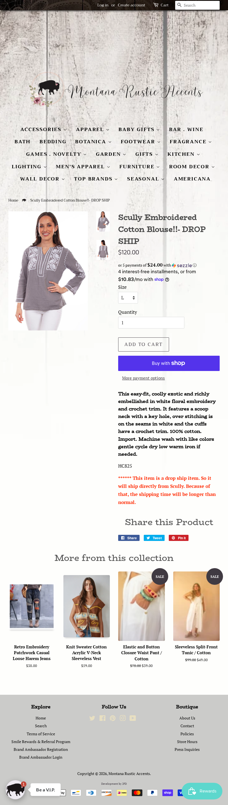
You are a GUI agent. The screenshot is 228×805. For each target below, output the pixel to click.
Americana (192, 178)
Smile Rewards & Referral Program (40, 741)
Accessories (41, 129)
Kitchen (181, 154)
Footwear (139, 141)
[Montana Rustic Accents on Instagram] (123, 719)
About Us (187, 718)
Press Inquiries (187, 749)
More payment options (143, 378)
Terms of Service (41, 733)
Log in (102, 5)
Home (13, 200)
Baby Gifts (137, 129)
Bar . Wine (186, 129)
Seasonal (144, 178)
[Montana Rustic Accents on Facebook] (102, 719)
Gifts (145, 154)
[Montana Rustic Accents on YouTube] (133, 719)
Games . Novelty (54, 154)
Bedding (52, 141)
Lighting (27, 166)
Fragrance (189, 141)
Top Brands (94, 178)
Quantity (127, 312)
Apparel (91, 129)
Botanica (91, 141)
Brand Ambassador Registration (41, 749)
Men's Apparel (81, 166)
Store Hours (187, 741)
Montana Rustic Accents (129, 773)
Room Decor (190, 166)
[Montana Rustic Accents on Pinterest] (113, 719)
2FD (124, 784)
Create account (131, 5)
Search (41, 725)
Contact (187, 725)
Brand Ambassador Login (40, 757)
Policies (187, 733)
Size (122, 287)
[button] (169, 265)
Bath (22, 141)
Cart (164, 5)
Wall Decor (40, 178)
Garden (109, 154)
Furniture (137, 166)
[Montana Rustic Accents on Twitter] (92, 719)
